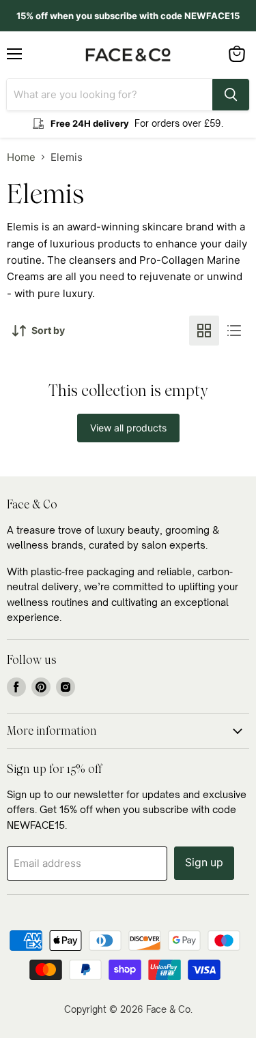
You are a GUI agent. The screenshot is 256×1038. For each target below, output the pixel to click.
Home (21, 157)
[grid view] (204, 331)
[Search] (230, 94)
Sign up (204, 862)
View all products (128, 427)
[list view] (234, 331)
